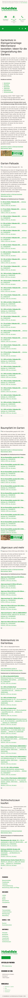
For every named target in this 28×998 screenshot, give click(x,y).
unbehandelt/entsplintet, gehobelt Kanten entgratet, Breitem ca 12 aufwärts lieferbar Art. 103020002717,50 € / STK (14, 771)
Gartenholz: (5, 929)
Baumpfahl (7, 86)
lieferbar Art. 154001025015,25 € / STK (11, 310)
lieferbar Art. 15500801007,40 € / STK (13, 494)
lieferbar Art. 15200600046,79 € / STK (13, 600)
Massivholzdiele (6, 880)
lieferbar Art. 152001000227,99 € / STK (13, 593)
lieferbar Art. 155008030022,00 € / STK (13, 530)
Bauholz (4, 923)
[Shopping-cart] (25, 28)
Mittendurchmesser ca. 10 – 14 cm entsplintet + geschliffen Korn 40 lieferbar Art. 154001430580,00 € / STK (13, 701)
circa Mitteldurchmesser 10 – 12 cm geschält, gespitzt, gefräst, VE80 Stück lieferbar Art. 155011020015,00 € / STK (14, 749)
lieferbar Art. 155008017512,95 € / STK (13, 509)
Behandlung (5, 915)
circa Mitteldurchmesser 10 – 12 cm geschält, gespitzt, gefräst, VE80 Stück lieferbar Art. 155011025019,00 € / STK (14, 760)
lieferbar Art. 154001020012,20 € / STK (11, 303)
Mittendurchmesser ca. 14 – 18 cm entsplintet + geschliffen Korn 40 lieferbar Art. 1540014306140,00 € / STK (13, 712)
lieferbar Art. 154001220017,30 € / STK (11, 361)
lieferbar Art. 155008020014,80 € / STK (13, 516)
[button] (2, 28)
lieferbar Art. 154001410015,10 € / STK (11, 382)
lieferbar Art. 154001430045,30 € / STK (11, 411)
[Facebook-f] (19, 28)
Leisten (4, 895)
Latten (4, 897)
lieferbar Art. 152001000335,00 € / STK (13, 607)
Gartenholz (7, 83)
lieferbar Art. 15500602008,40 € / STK (13, 480)
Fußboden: (5, 877)
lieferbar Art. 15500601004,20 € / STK (13, 466)
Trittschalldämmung (7, 885)
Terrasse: (4, 907)
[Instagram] (22, 28)
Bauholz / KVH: (6, 920)
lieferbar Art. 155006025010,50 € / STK (13, 487)
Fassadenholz (6, 902)
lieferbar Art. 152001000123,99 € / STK (13, 578)
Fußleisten (5, 884)
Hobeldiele (9, 8)
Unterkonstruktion (6, 912)
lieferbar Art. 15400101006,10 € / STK (11, 275)
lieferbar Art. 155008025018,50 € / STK (13, 523)
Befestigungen (6, 913)
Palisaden (6, 85)
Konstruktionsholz (7, 925)
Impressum (7, 991)
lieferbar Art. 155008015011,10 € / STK (13, 502)
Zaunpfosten (5, 938)
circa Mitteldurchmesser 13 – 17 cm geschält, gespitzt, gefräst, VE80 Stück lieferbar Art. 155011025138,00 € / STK (14, 781)
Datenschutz (7, 990)
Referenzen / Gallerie (9, 986)
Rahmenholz (5, 900)
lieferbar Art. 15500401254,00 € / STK (13, 459)
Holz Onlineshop (24, 2)
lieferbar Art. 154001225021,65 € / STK (11, 368)
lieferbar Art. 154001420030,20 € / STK (11, 396)
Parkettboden (5, 882)
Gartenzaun (5, 936)
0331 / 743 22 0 (22, 19)
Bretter (4, 899)
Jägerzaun (7, 88)
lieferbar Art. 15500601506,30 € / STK (13, 473)
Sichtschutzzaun (8, 92)
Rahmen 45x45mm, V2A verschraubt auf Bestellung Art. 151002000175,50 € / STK (11, 852)
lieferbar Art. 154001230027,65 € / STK (11, 375)
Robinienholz (7, 90)
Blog (6, 988)
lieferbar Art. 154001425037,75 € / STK (11, 404)
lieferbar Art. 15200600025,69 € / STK (12, 585)
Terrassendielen (6, 910)
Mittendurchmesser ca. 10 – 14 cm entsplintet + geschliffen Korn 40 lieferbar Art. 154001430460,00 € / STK (13, 690)
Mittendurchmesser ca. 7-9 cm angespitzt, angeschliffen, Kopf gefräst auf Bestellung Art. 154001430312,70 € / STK (13, 679)
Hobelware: (5, 892)
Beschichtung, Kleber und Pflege (10, 887)
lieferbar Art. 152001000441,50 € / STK (13, 623)
